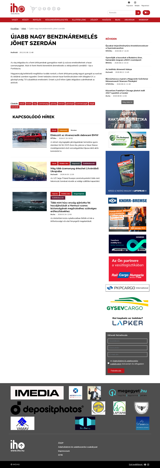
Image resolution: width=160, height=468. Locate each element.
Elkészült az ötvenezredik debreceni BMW (74, 135)
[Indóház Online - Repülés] (33, 8)
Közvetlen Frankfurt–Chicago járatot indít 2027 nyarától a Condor (125, 91)
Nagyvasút (76, 163)
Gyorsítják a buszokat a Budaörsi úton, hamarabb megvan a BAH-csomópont (124, 58)
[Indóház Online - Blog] (44, 8)
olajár (92, 103)
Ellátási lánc (79, 19)
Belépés (137, 6)
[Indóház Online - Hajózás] (54, 8)
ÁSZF (61, 443)
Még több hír (127, 102)
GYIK (60, 455)
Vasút (15, 19)
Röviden (74, 130)
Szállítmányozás (89, 163)
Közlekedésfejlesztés (56, 19)
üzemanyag (43, 103)
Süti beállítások (136, 464)
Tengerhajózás (79, 194)
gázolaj (53, 103)
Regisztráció (145, 6)
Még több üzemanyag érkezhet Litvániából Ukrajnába (74, 170)
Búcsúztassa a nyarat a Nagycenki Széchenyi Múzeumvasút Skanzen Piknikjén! (127, 80)
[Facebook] (128, 2)
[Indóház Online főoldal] (58, 8)
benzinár (14, 107)
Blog (117, 19)
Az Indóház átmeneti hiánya (119, 69)
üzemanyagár (81, 103)
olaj (34, 103)
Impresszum (64, 451)
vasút (22, 103)
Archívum (129, 19)
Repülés (37, 19)
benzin (61, 103)
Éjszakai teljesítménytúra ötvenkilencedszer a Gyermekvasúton (127, 47)
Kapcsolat (129, 6)
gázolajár (70, 103)
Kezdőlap (15, 28)
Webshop (143, 19)
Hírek (23, 28)
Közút (25, 19)
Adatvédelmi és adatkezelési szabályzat (78, 447)
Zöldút (94, 19)
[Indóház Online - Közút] (39, 8)
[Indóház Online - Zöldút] (49, 8)
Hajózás (106, 19)
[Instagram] (134, 2)
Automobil (63, 130)
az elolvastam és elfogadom (127, 362)
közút (28, 103)
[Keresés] (138, 12)
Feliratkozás (116, 370)
